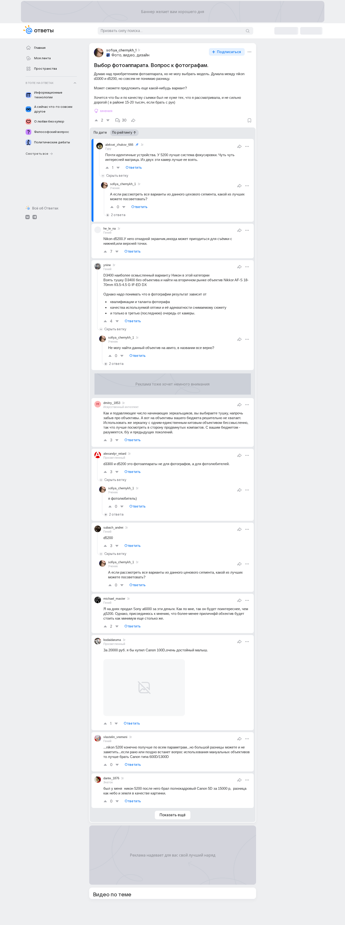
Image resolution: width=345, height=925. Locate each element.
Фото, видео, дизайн (130, 55)
